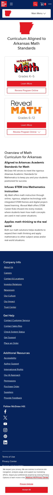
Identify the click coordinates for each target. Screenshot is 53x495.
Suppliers (8, 392)
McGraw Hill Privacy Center (37, 478)
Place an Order (11, 343)
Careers (8, 273)
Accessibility (10, 358)
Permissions (10, 381)
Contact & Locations (14, 279)
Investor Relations (13, 284)
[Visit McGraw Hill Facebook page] (5, 411)
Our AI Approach (12, 375)
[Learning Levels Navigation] (11, 4)
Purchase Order (11, 386)
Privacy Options (26, 484)
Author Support (11, 364)
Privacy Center (9, 461)
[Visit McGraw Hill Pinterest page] (5, 436)
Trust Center (10, 307)
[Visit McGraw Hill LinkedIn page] (5, 442)
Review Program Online (26, 90)
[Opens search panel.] (35, 4)
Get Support (10, 337)
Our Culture (10, 296)
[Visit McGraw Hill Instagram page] (5, 430)
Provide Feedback (13, 398)
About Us (8, 267)
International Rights (13, 369)
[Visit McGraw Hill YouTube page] (5, 423)
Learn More (26, 83)
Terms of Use (8, 457)
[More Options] (50, 4)
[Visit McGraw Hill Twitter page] (5, 417)
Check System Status (14, 332)
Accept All (26, 490)
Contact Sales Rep (13, 326)
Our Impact (9, 301)
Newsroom (9, 290)
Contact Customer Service (17, 320)
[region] (26, 480)
